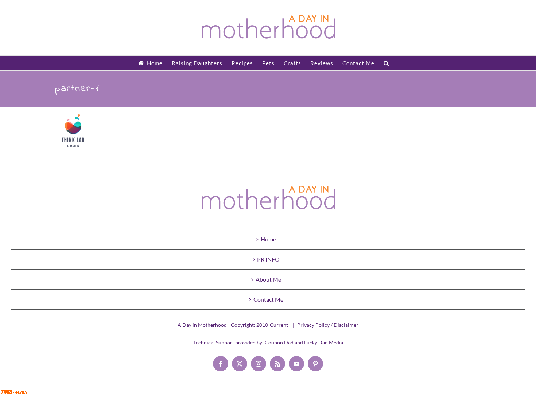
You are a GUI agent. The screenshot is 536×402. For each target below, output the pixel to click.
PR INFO (268, 259)
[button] (386, 63)
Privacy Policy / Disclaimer (327, 325)
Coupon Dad (279, 342)
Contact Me (268, 299)
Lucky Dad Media (323, 342)
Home (268, 239)
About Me (268, 279)
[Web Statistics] (14, 395)
